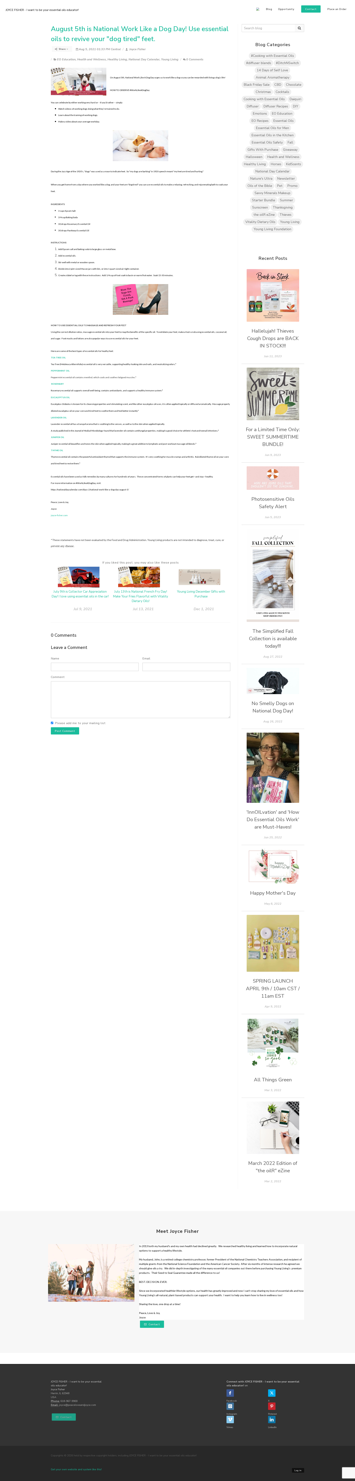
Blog (269, 9)
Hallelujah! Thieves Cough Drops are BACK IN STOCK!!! (273, 338)
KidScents (293, 164)
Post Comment (65, 731)
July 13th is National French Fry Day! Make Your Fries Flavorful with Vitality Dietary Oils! (140, 596)
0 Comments (194, 59)
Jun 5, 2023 (273, 517)
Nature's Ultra (261, 178)
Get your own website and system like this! (76, 1469)
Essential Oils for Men (272, 128)
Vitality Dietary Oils (260, 222)
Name (55, 659)
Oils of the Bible (260, 186)
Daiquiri (295, 99)
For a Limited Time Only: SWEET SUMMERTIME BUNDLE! (273, 437)
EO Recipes (259, 121)
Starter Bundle (263, 200)
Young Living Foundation (272, 229)
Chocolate (293, 84)
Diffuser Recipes (275, 106)
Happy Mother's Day (273, 893)
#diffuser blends (258, 63)
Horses (276, 164)
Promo (292, 186)
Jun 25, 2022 (273, 837)
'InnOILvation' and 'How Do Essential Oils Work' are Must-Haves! (272, 819)
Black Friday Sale (257, 84)
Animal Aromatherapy (272, 77)
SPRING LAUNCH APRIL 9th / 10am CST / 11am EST (273, 988)
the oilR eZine (264, 214)
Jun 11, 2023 (273, 356)
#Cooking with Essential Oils (272, 56)
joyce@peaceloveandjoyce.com (77, 1405)
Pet (280, 186)
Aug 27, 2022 (272, 657)
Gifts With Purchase (263, 149)
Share (62, 49)
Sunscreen (260, 207)
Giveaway (290, 149)
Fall (290, 142)
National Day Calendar (144, 59)
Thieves (285, 214)
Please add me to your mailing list (80, 723)
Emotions (260, 113)
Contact (154, 1324)
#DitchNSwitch (287, 63)
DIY (295, 106)
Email (146, 659)
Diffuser (253, 106)
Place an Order (337, 9)
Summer (286, 200)
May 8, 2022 (272, 904)
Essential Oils (283, 121)
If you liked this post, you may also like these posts (140, 563)
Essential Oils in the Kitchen (272, 135)
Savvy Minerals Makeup (272, 193)
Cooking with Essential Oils (264, 99)
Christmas (263, 92)
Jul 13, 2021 (143, 609)
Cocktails (282, 92)
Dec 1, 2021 (204, 609)
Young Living (169, 59)
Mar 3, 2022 (272, 1090)
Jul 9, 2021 (83, 609)
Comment (58, 677)
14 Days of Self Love (272, 70)
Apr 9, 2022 (273, 1006)
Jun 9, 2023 (273, 455)
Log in (298, 1470)
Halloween (254, 157)
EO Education (66, 59)
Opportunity (286, 9)
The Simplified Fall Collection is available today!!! (273, 638)
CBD (277, 84)
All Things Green (273, 1079)
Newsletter (286, 178)
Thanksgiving (283, 207)
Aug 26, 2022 (272, 721)
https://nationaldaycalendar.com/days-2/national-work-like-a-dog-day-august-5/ (90, 489)
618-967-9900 (68, 1401)
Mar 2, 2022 (272, 1181)
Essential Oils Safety (267, 142)
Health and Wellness (91, 59)
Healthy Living (117, 59)
